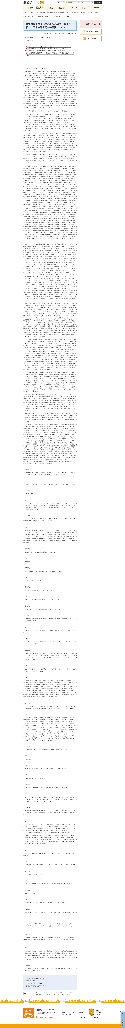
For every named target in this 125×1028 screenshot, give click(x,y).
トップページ (31, 12)
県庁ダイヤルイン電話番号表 (47, 1017)
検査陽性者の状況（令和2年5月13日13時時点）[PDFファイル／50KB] (47, 50)
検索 (98, 2)
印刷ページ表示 (73, 33)
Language (61, 2)
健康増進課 (59, 12)
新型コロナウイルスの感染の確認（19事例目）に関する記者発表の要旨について (47, 16)
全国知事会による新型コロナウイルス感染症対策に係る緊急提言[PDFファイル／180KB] (51, 52)
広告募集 (81, 1012)
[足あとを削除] (68, 16)
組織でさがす (90, 2)
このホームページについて (68, 1010)
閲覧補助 (70, 2)
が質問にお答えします (123, 1019)
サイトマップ (82, 1010)
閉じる (121, 1012)
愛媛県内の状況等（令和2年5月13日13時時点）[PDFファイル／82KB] (47, 48)
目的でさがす (80, 2)
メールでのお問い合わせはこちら (34, 986)
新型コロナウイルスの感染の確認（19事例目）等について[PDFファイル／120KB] (50, 47)
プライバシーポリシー (67, 1014)
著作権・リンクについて (68, 1012)
